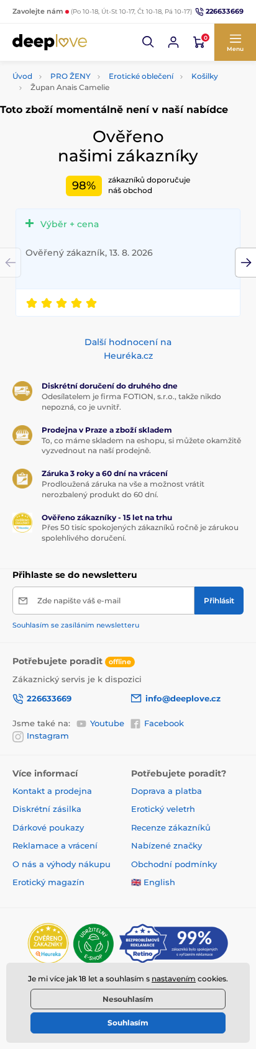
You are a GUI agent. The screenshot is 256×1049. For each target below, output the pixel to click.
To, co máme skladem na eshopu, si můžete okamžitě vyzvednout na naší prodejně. (141, 446)
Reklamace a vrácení (55, 845)
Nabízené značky (166, 845)
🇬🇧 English (153, 882)
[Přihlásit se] (173, 42)
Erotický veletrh (163, 809)
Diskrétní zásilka (46, 809)
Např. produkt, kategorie (92, 71)
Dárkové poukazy (48, 827)
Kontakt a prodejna (52, 791)
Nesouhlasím (128, 999)
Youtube (107, 723)
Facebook (164, 723)
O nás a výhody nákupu (61, 864)
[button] (148, 42)
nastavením (174, 978)
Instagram (48, 736)
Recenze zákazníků (171, 827)
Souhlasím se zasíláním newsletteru (75, 625)
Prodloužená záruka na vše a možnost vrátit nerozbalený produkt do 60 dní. (123, 489)
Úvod (22, 76)
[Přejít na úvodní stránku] (49, 42)
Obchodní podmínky (174, 864)
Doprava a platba (166, 791)
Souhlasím (128, 1022)
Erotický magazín (48, 882)
